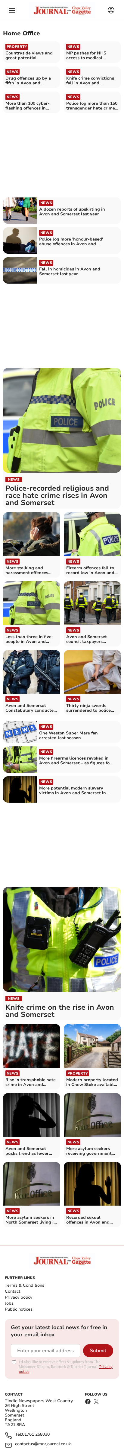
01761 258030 (36, 1434)
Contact (12, 1291)
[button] (12, 10)
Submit (98, 1350)
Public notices (19, 1309)
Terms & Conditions (24, 1285)
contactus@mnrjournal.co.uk (43, 1444)
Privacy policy (18, 1297)
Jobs (9, 1303)
